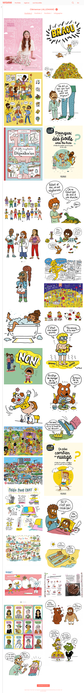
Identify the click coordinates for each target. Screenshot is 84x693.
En (78, 3)
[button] (22, 69)
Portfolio (18, 3)
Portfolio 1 (47, 13)
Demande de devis (43, 685)
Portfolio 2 (38, 13)
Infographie (58, 13)
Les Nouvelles (37, 3)
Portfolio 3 (28, 13)
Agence (26, 3)
